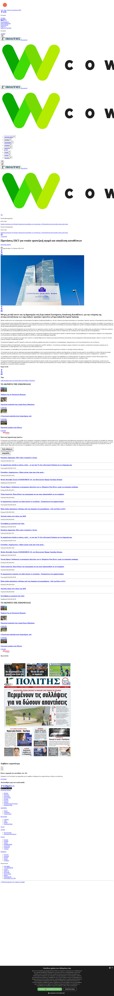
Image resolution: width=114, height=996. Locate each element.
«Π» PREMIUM (8, 867)
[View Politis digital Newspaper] (57, 709)
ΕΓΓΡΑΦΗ (4, 779)
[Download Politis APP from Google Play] (9, 788)
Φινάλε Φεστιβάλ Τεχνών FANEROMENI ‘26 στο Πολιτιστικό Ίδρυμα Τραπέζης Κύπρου (31, 479)
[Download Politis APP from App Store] (3, 788)
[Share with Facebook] (2, 250)
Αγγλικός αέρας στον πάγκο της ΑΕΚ (13, 516)
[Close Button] (2, 767)
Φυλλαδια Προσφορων (10, 834)
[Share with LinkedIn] (2, 254)
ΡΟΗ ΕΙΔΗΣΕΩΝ (5, 23)
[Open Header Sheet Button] (2, 35)
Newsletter (7, 866)
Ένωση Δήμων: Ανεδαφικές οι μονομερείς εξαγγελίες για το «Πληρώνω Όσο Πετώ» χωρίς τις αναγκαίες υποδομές (39, 487)
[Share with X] (2, 252)
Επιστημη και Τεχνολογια (11, 803)
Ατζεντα (6, 854)
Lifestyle (6, 819)
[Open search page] (2, 215)
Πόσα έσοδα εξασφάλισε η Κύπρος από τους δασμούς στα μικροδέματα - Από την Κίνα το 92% (33, 509)
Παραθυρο (7, 158)
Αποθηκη (6, 860)
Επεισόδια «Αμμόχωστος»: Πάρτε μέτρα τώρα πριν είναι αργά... (22, 472)
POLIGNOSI (4, 25)
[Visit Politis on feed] (14, 786)
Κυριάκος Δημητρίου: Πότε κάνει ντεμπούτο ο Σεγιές (19, 458)
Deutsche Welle (8, 805)
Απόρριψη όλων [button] (70, 989)
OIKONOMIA (8, 142)
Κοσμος (6, 802)
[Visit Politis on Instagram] (6, 786)
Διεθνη (6, 843)
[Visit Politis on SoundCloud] (12, 786)
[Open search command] (2, 161)
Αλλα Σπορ (7, 846)
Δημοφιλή (5, 453)
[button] (57, 993)
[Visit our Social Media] (2, 12)
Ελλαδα (6, 799)
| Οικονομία (4, 236)
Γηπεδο (6, 155)
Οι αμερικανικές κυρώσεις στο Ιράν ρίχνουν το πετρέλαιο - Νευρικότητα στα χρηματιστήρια (32, 501)
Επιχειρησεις (7, 797)
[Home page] (2, 235)
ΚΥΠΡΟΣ (7, 140)
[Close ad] (2, 769)
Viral (5, 821)
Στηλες (6, 811)
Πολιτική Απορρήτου (72, 985)
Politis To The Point (6, 28)
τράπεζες (11, 380)
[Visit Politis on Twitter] (4, 786)
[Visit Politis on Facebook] (2, 786)
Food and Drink (8, 824)
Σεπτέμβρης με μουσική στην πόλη (12, 523)
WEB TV (3, 26)
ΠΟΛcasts (6, 872)
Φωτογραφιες (7, 874)
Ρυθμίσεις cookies (62, 985)
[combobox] (110, 968)
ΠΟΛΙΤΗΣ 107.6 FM (10, 878)
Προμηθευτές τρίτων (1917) (55, 977)
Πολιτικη (6, 794)
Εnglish (3, 18)
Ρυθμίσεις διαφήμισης (59, 984)
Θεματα (6, 857)
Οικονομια (7, 796)
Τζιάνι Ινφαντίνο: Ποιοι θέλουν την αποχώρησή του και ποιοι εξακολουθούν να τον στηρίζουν (32, 494)
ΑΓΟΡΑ (6, 152)
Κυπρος (6, 793)
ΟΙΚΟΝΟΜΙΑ (5, 380)
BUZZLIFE (7, 148)
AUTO (6, 149)
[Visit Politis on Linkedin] (8, 786)
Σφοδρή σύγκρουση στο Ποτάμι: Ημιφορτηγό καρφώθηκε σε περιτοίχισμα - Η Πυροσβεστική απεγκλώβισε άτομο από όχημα (34, 224)
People (6, 822)
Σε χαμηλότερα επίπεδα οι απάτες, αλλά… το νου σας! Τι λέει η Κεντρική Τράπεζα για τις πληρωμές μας (36, 465)
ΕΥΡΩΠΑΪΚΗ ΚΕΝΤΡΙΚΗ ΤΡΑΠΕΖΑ (24, 380)
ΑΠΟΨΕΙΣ (7, 145)
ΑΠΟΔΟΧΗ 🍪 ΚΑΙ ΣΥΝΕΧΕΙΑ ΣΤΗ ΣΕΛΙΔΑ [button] (49, 989)
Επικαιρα (6, 856)
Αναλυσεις (7, 812)
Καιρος (6, 875)
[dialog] (57, 981)
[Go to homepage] (11, 39)
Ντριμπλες (7, 847)
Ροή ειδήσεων (7, 449)
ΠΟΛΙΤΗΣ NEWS (9, 137)
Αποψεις (6, 849)
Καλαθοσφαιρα (8, 844)
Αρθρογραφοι (7, 814)
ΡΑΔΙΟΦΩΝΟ (5, 22)
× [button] (112, 967)
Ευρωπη (6, 800)
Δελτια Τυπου (7, 832)
